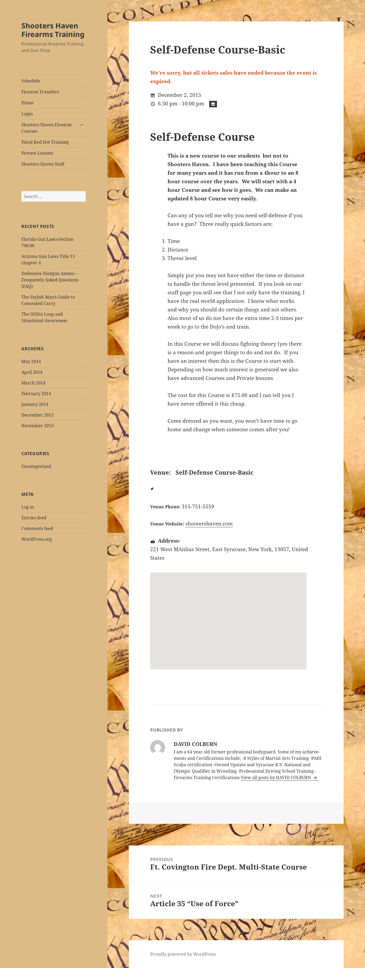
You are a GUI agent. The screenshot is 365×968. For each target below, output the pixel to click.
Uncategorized (36, 466)
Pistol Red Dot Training (45, 142)
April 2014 (31, 372)
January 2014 (34, 404)
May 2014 (31, 361)
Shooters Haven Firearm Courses (46, 128)
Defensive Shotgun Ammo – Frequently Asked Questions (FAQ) (50, 279)
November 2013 (37, 426)
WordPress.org (36, 539)
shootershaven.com (209, 523)
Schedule (30, 81)
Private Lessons (37, 153)
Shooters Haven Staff (42, 164)
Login (27, 114)
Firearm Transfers (40, 92)
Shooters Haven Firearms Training (52, 30)
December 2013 (37, 415)
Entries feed (33, 518)
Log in (27, 507)
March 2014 (33, 383)
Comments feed (37, 528)
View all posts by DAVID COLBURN (276, 777)
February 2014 (36, 394)
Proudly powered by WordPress (183, 954)
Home (27, 103)
